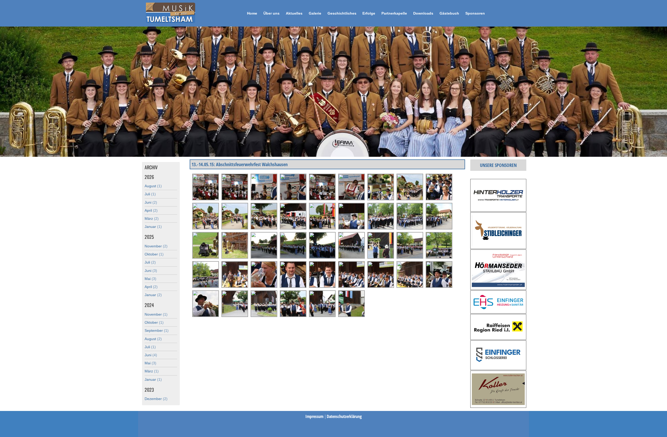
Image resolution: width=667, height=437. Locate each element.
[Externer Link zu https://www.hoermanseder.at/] (498, 285)
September (157, 330)
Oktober (154, 254)
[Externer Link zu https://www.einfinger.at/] (498, 309)
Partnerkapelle (394, 13)
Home (252, 13)
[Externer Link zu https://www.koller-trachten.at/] (498, 403)
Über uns (271, 13)
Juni (151, 202)
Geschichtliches (342, 13)
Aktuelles (294, 13)
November (156, 246)
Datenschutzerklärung (344, 416)
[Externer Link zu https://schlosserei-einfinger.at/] (498, 366)
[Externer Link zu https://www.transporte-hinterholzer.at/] (498, 207)
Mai (150, 279)
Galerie (315, 13)
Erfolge (368, 13)
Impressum (314, 416)
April (151, 210)
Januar (153, 226)
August (153, 186)
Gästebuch (449, 13)
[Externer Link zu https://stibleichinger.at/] (498, 244)
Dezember (156, 399)
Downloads (423, 13)
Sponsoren (475, 13)
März (152, 218)
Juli (150, 194)
